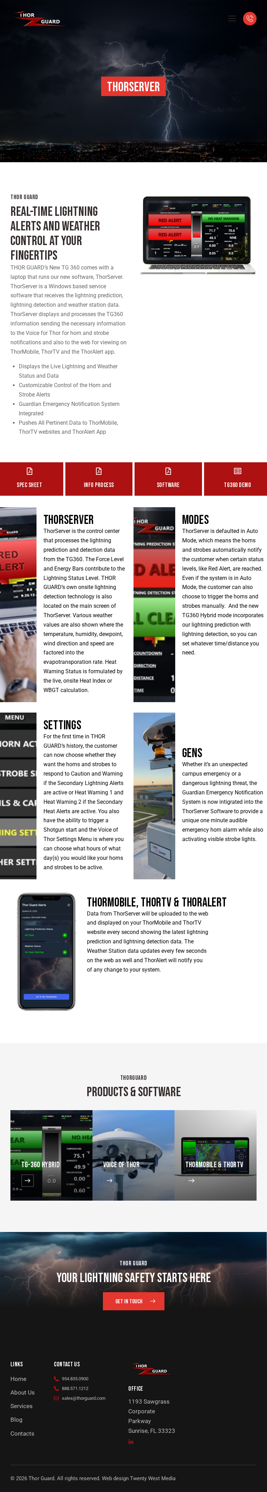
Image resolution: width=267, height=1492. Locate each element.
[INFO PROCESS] (99, 471)
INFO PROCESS (99, 485)
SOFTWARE (168, 485)
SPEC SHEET (29, 485)
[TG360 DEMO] (237, 471)
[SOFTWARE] (168, 471)
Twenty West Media (153, 1478)
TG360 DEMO (237, 485)
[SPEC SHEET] (29, 471)
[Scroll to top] (253, 1478)
